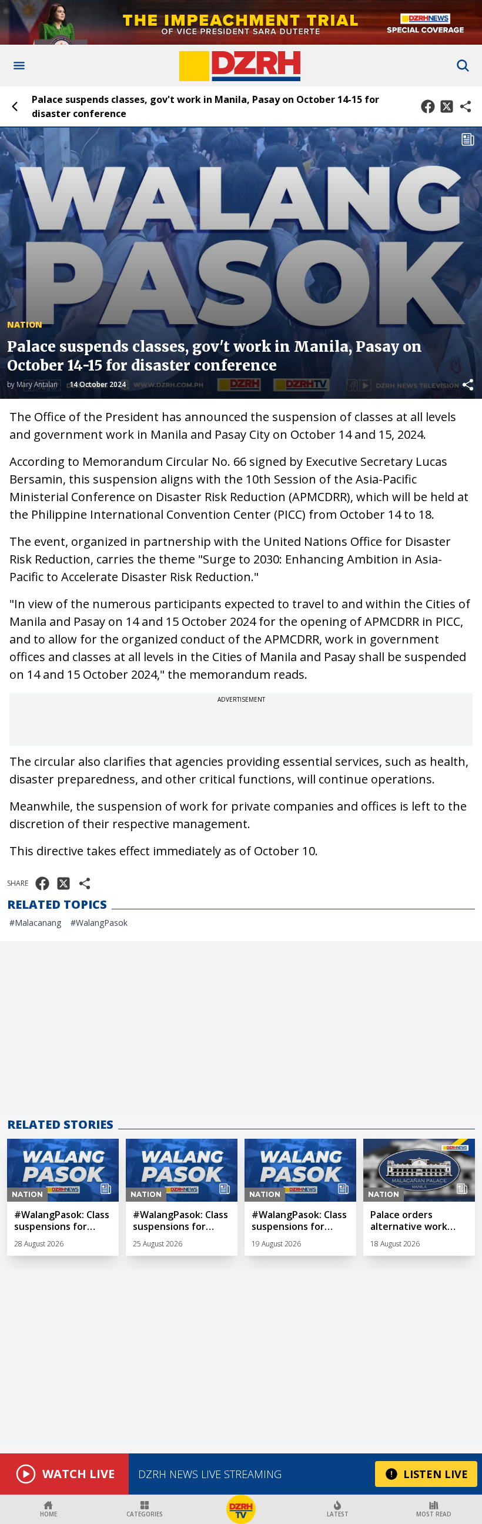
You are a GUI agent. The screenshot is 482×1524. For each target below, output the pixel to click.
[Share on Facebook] (428, 106)
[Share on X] (447, 106)
